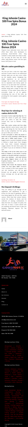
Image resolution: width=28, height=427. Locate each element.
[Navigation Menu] (26, 3)
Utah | (13, 376)
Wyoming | (19, 376)
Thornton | (12, 359)
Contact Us (5, 304)
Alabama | (8, 378)
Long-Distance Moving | (14, 392)
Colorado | (15, 378)
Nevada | (20, 380)
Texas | (8, 376)
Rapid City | (14, 357)
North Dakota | (17, 372)
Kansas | (20, 369)
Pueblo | (7, 357)
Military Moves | (18, 407)
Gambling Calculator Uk (8, 180)
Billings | (20, 348)
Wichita (8, 361)
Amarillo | (19, 346)
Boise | (7, 349)
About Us (4, 292)
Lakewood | (19, 353)
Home (3, 34)
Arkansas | (14, 369)
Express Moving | (11, 411)
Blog (3, 301)
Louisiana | (9, 371)
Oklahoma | (9, 374)
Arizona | (8, 369)
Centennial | (14, 349)
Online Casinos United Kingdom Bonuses (13, 182)
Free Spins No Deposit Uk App (10, 102)
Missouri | (14, 380)
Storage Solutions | (17, 397)
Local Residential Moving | (14, 390)
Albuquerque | (10, 346)
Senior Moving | (10, 409)
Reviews (4, 298)
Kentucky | (8, 380)
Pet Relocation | (10, 418)
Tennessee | (8, 382)
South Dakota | (18, 374)
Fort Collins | (10, 353)
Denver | (20, 351)
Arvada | (8, 348)
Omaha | (20, 355)
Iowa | (21, 378)
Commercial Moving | (11, 399)
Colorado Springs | (12, 351)
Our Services (5, 295)
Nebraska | (17, 371)
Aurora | (14, 348)
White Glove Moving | (16, 416)
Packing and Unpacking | (14, 394)
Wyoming (19, 382)
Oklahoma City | (11, 355)
